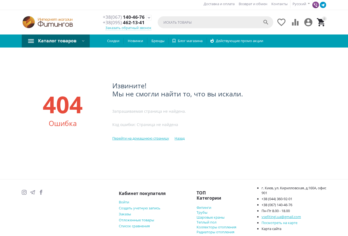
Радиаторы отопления (215, 231)
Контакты (279, 3)
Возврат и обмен (253, 3)
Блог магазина (190, 40)
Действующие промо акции (239, 40)
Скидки (113, 40)
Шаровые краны (211, 217)
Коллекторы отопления (216, 227)
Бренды (157, 40)
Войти (124, 202)
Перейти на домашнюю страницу (140, 138)
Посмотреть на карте (279, 222)
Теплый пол (206, 222)
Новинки (135, 40)
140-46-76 (124, 17)
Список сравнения (134, 226)
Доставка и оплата (219, 3)
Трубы (202, 212)
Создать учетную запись (139, 208)
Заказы (125, 214)
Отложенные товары (136, 220)
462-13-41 (124, 22)
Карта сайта (271, 228)
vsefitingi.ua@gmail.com (281, 216)
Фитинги (204, 207)
